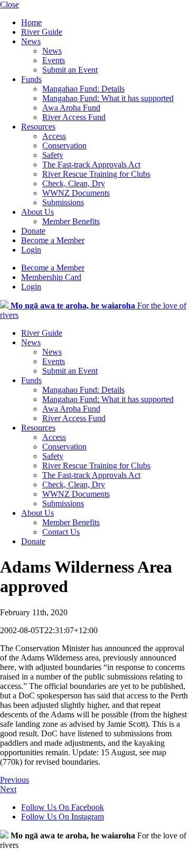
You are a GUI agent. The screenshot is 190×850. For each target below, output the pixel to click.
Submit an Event (70, 69)
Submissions (63, 202)
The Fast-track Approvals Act (91, 164)
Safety (52, 155)
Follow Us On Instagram (62, 816)
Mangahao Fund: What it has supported (108, 98)
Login (31, 249)
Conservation (64, 145)
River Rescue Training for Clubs (96, 173)
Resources (38, 126)
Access (54, 136)
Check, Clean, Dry (73, 183)
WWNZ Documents (76, 192)
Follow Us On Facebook (62, 807)
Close (9, 4)
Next (8, 789)
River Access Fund (74, 117)
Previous (14, 779)
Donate (33, 230)
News (31, 41)
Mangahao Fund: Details (83, 88)
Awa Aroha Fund (71, 107)
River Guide (41, 31)
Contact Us (61, 531)
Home (31, 22)
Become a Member (52, 240)
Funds (31, 79)
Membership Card (51, 277)
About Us (37, 211)
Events (53, 60)
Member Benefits (71, 221)
